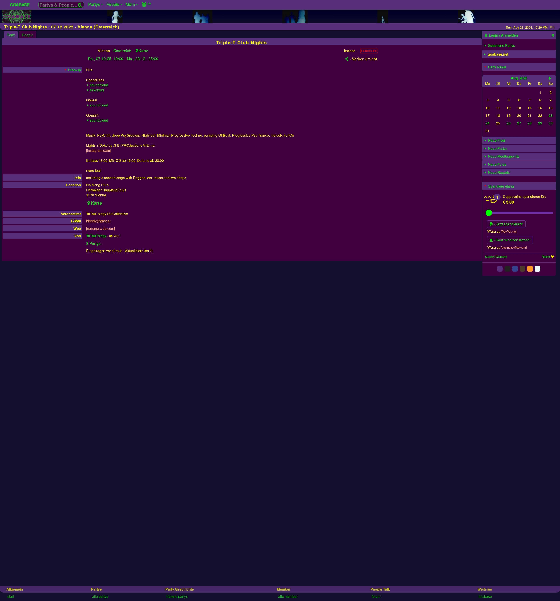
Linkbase (485, 596)
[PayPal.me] (509, 231)
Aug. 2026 (519, 77)
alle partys (100, 596)
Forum (376, 596)
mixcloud (97, 89)
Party (11, 34)
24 (488, 122)
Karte (143, 50)
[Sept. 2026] (550, 78)
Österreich (122, 50)
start (10, 596)
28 (530, 122)
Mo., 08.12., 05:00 (142, 58)
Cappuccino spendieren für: (524, 196)
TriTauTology (96, 235)
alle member (288, 596)
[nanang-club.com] (100, 228)
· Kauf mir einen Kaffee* (512, 239)
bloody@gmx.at (98, 220)
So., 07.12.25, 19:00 (105, 58)
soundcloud (99, 84)
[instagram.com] (98, 150)
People (27, 34)
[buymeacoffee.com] (514, 247)
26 (509, 122)
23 (551, 115)
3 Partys (93, 243)
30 (551, 122)
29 (540, 122)
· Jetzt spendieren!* (508, 223)
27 (519, 122)
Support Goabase (496, 256)
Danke (546, 256)
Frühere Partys (177, 596)
